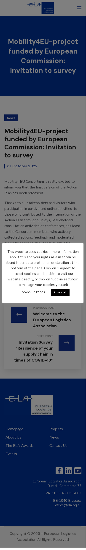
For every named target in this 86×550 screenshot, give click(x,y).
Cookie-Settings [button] (32, 292)
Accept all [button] (60, 292)
